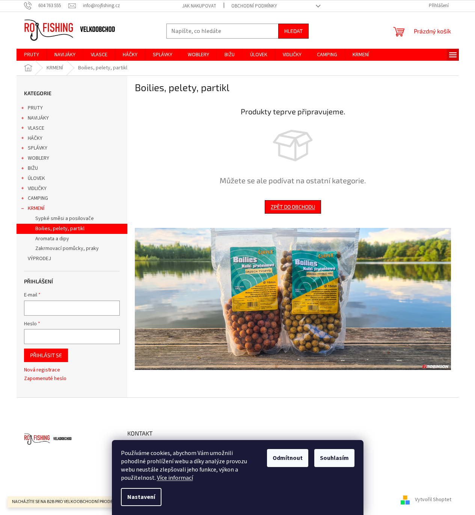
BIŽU (33, 168)
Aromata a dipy (52, 239)
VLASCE (36, 128)
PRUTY (35, 108)
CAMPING (38, 198)
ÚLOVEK (36, 178)
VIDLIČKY (37, 188)
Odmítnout (288, 458)
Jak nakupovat (199, 6)
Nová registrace (42, 370)
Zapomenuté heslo (45, 378)
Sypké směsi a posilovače (64, 218)
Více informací (175, 478)
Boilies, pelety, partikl (59, 228)
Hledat (293, 31)
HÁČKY (35, 138)
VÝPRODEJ (39, 258)
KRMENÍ (36, 208)
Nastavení (141, 497)
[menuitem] (32, 55)
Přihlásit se (46, 355)
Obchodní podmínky (254, 6)
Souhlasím (334, 458)
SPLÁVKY (37, 148)
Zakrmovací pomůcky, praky (67, 248)
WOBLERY (38, 158)
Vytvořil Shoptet (433, 499)
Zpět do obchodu (293, 207)
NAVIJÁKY (38, 118)
